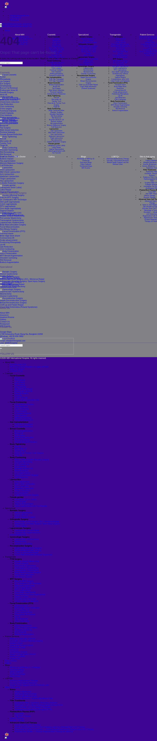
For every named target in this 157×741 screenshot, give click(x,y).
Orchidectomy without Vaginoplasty (120, 74)
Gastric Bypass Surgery (88, 42)
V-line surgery (56, 68)
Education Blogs (86, 162)
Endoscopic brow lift (56, 50)
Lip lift (120, 96)
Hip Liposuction (56, 140)
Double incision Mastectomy (120, 39)
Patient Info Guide (149, 46)
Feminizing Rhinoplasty (120, 94)
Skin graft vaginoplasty (120, 66)
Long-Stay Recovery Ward (21, 645)
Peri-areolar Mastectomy (120, 44)
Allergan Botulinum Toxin (26, 694)
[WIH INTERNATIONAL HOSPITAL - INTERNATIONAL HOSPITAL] (16, 25)
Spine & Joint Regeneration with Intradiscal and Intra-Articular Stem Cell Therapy (50, 727)
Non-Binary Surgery (120, 57)
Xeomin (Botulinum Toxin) (26, 696)
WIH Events (86, 168)
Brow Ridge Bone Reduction (120, 87)
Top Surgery (56, 88)
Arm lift (56, 97)
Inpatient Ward (149, 42)
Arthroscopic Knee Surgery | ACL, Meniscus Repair (88, 47)
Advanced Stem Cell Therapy (27, 725)
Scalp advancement (120, 92)
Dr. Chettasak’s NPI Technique (120, 63)
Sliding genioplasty (56, 74)
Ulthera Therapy (149, 195)
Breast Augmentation (56, 85)
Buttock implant (56, 121)
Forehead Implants (56, 70)
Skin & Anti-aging (12, 687)
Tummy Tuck (56, 101)
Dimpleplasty (56, 46)
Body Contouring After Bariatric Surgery (56, 111)
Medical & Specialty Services (22, 639)
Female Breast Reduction (56, 94)
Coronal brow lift (120, 90)
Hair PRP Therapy (23, 716)
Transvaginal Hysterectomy (120, 46)
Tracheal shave (120, 85)
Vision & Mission (22, 42)
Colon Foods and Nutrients (120, 81)
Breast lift (56, 86)
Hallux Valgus (88, 55)
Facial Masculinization (120, 55)
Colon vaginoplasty (120, 68)
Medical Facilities (150, 53)
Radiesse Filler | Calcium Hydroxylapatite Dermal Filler (39, 705)
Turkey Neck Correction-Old (27, 400)
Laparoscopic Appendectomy (88, 61)
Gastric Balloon (88, 40)
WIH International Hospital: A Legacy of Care (22, 39)
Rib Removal (56, 118)
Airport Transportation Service (23, 654)
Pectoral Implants (56, 92)
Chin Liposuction (56, 131)
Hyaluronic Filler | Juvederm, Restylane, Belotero (36, 703)
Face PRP (152, 192)
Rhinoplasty (56, 40)
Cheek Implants (120, 42)
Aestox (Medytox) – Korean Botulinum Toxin (34, 698)
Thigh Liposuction (56, 138)
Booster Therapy (150, 197)
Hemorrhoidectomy (86, 64)
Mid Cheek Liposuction (56, 132)
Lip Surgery (56, 42)
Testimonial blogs (86, 166)
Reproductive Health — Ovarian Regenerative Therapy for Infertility (44, 731)
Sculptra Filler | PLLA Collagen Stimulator (33, 707)
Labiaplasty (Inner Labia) (56, 145)
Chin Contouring (120, 99)
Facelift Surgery (21, 393)
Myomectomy (88, 72)
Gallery (51, 157)
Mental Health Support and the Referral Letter (118, 163)
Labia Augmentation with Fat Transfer (56, 152)
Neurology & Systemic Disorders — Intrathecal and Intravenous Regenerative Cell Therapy (54, 729)
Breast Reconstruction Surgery (88, 82)
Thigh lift (56, 107)
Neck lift (18, 395)
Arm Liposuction (56, 134)
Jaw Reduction (56, 64)
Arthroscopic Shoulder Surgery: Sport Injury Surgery (88, 51)
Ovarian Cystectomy (88, 74)
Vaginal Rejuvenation (56, 149)
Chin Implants (56, 72)
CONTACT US (22, 44)
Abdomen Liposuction (56, 136)
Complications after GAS (120, 79)
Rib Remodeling (56, 116)
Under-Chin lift (56, 55)
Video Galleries (85, 164)
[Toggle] (1, 75)
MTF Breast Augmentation (120, 105)
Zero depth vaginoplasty (120, 72)
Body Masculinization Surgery (120, 52)
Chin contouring (56, 66)
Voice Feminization (120, 103)
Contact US (150, 55)
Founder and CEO (22, 37)
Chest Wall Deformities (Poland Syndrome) (88, 87)
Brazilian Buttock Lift (56, 120)
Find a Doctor (20, 157)
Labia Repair (56, 147)
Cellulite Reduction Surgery (56, 142)
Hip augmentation (56, 123)
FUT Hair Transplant (56, 81)
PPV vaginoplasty (120, 70)
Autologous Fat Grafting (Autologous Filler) (33, 709)
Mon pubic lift (56, 99)
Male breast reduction (56, 90)
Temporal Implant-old (56, 75)
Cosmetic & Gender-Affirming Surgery (26, 641)
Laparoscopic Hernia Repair (88, 59)
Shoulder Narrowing (56, 114)
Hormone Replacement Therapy (118, 159)
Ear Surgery (56, 44)
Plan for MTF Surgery (120, 61)
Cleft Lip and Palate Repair (88, 85)
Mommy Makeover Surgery (56, 125)
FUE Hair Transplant (56, 79)
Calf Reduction (56, 127)
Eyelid (56, 39)
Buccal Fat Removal (56, 48)
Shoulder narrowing (120, 107)
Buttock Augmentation (120, 110)
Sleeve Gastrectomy (88, 39)
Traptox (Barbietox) (23, 692)
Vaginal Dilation (120, 77)
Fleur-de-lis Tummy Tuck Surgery (56, 104)
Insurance (149, 48)
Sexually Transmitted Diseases (118, 160)
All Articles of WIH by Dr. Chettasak (86, 159)
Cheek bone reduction (56, 62)
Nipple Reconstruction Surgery (88, 78)
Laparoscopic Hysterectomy (88, 69)
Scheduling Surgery (150, 50)
